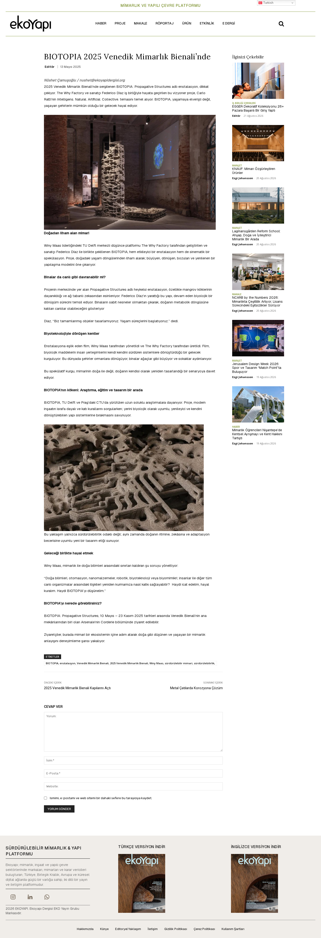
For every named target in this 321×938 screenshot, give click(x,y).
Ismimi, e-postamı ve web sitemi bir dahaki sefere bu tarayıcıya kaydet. (101, 798)
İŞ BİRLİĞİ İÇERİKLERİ (244, 103)
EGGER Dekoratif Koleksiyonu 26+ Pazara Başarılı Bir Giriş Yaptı (258, 108)
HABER (236, 427)
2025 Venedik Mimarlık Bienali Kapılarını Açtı (77, 688)
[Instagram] (13, 897)
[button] (281, 23)
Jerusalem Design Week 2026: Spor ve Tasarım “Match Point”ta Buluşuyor (256, 368)
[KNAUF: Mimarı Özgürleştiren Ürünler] (258, 143)
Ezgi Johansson (242, 178)
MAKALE (236, 294)
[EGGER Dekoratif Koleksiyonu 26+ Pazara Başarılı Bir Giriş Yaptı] (258, 81)
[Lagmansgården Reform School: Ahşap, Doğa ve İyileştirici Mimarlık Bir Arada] (258, 205)
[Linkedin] (30, 897)
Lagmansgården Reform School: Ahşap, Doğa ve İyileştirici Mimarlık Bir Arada (256, 235)
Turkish (267, 2)
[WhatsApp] (47, 897)
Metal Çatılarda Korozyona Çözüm (196, 688)
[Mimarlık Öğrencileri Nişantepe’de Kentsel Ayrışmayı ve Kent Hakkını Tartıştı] (258, 404)
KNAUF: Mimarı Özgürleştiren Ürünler (253, 171)
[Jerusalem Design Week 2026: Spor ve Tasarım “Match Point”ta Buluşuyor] (258, 338)
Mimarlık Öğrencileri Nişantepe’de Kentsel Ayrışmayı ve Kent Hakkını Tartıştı (257, 434)
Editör (50, 66)
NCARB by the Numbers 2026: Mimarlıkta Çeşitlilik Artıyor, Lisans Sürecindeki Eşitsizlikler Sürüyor (257, 301)
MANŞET (237, 165)
